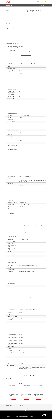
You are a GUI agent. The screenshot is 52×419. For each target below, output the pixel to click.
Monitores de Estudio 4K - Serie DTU (24, 407)
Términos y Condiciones (20, 416)
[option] (14, 393)
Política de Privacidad (26, 416)
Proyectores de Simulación (9, 408)
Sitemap (17, 416)
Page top (26, 410)
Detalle (14, 399)
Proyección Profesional (9, 405)
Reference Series (8, 407)
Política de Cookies (31, 416)
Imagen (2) (9, 28)
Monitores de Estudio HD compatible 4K (18, 7)
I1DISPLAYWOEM (8, 378)
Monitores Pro (11, 7)
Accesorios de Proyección (16, 407)
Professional (7, 7)
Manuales (15, 28)
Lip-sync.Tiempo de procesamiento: (10, 319)
